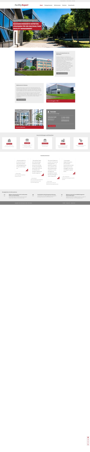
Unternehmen (63, 1)
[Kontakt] (88, 440)
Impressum (68, 202)
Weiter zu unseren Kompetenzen (62, 73)
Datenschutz (73, 202)
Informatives (68, 1)
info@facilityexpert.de (65, 119)
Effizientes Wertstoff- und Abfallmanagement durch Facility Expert (75, 195)
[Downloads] (88, 442)
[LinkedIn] (88, 444)
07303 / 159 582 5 (66, 117)
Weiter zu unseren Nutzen (21, 99)
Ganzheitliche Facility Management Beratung (46, 194)
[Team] (88, 437)
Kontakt (73, 1)
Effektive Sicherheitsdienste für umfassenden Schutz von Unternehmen (18, 195)
